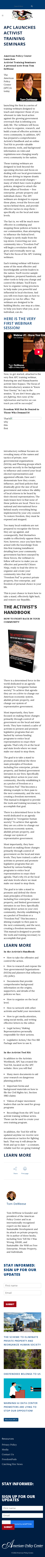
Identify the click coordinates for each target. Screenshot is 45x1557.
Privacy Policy (9, 1444)
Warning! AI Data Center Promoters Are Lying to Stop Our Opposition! (21, 1407)
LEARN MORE (17, 945)
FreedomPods (9, 1459)
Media (5, 1449)
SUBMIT (10, 1304)
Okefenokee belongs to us (22, 1373)
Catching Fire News (12, 1464)
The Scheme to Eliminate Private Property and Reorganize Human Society (22, 1341)
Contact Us (8, 1454)
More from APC (10, 1420)
